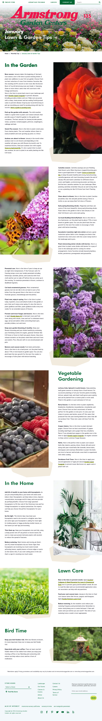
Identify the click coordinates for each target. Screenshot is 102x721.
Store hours (10, 683)
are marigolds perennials (62, 706)
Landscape (41, 683)
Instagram (41, 712)
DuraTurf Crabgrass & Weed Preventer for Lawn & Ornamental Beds (76, 582)
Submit (99, 2)
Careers (55, 686)
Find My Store (13, 692)
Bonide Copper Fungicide (17, 96)
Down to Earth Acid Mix (13, 148)
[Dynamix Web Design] (92, 712)
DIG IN (93, 698)
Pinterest (52, 712)
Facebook (47, 712)
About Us (41, 698)
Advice (40, 695)
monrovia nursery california (31, 706)
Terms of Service (56, 693)
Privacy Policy (57, 689)
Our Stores (41, 686)
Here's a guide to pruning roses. (20, 107)
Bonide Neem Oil (16, 316)
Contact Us (56, 683)
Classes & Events (41, 690)
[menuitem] (13, 30)
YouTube (62, 712)
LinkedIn (68, 712)
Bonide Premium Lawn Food (71, 599)
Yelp (73, 712)
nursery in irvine (47, 706)
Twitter (57, 712)
